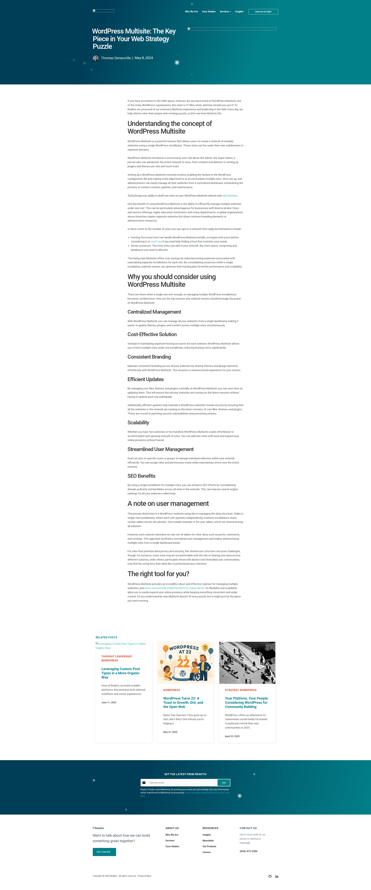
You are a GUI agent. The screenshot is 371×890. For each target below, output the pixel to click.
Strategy (232, 690)
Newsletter (208, 840)
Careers (207, 852)
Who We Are (191, 11)
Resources (210, 828)
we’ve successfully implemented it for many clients (174, 588)
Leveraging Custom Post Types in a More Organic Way (120, 673)
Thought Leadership (116, 656)
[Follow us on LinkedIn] (276, 876)
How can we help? (263, 11)
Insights (239, 11)
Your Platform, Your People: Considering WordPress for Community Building (247, 702)
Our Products (209, 846)
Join (224, 782)
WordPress (109, 660)
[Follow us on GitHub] (270, 876)
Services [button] (224, 11)
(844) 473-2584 (248, 851)
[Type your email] (144, 782)
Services (170, 840)
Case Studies (209, 11)
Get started (104, 851)
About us (172, 828)
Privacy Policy (144, 876)
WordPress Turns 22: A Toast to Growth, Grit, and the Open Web (183, 702)
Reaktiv (113, 876)
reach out (156, 241)
